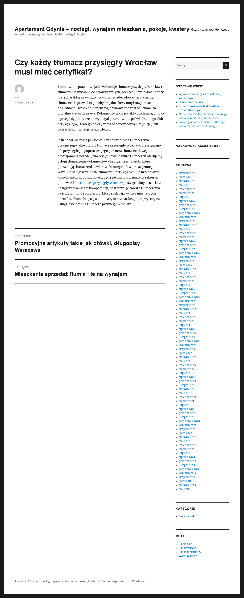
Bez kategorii (187, 516)
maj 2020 (184, 441)
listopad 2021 (187, 385)
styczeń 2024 (187, 289)
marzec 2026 (187, 193)
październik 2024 (189, 253)
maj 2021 (184, 393)
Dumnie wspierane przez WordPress (123, 581)
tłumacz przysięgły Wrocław (101, 183)
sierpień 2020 (187, 429)
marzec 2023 (186, 321)
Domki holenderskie (191, 102)
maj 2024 (184, 273)
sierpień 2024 (187, 261)
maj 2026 (184, 185)
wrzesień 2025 (188, 217)
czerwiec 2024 (187, 269)
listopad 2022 (187, 337)
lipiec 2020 (185, 433)
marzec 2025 (186, 237)
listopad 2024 (187, 249)
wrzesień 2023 (187, 301)
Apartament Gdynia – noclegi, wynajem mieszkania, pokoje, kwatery (102, 29)
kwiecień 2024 (187, 277)
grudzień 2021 (187, 381)
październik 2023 (189, 297)
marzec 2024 (186, 281)
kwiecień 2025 (187, 233)
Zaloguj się (185, 544)
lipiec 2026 (185, 177)
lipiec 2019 (185, 481)
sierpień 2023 (187, 305)
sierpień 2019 (187, 477)
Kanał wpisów (187, 548)
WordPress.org (188, 556)
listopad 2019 (187, 465)
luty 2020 (184, 453)
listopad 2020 (187, 417)
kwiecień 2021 (187, 397)
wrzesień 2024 (188, 257)
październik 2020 (189, 421)
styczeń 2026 (187, 201)
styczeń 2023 (187, 329)
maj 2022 (184, 361)
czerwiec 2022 (187, 357)
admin (18, 97)
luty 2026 (184, 197)
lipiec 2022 (185, 353)
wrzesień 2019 (187, 473)
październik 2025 (189, 213)
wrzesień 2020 (188, 425)
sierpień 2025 (187, 221)
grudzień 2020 (187, 413)
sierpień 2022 (187, 349)
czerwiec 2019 (187, 485)
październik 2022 (189, 341)
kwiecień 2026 (188, 189)
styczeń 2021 (186, 409)
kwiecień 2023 (187, 317)
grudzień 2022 (187, 333)
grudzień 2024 (187, 245)
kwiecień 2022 (187, 365)
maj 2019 (184, 489)
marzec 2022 (186, 369)
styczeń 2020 (187, 457)
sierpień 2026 (187, 173)
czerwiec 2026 (187, 181)
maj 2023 (184, 313)
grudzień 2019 (187, 461)
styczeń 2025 (187, 241)
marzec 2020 (186, 449)
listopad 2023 (187, 293)
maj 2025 (184, 229)
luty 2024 (184, 285)
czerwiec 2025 (187, 225)
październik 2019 (189, 469)
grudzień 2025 (187, 205)
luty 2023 (184, 325)
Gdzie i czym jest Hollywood (210, 29)
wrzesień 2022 (188, 345)
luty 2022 (184, 373)
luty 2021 (184, 405)
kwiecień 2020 (187, 445)
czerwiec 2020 (187, 437)
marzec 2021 (186, 401)
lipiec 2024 (185, 265)
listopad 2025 (187, 209)
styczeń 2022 (187, 377)
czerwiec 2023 (187, 309)
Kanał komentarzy (190, 552)
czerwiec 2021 (187, 389)
